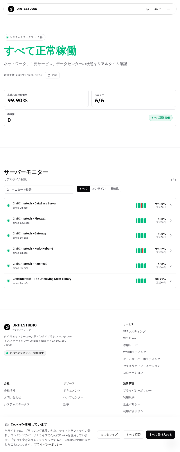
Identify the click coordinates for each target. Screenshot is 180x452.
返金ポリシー (131, 404)
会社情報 (9, 390)
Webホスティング (134, 352)
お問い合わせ (12, 397)
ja (158, 10)
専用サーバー (131, 345)
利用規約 (129, 397)
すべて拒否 (133, 434)
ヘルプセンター (73, 397)
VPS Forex (129, 338)
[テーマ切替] (147, 9)
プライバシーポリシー (137, 390)
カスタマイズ (109, 434)
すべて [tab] (83, 189)
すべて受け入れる (160, 434)
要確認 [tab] (115, 189)
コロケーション (133, 372)
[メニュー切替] (168, 9)
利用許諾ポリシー (134, 411)
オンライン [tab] (99, 189)
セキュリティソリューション (141, 365)
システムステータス (17, 404)
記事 (66, 404)
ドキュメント (72, 390)
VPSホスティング (134, 331)
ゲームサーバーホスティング (141, 359)
